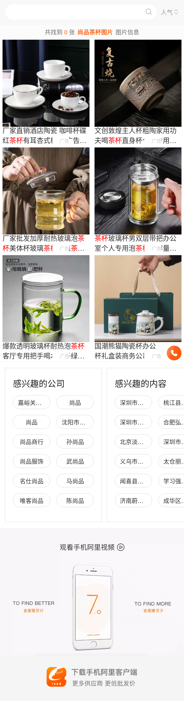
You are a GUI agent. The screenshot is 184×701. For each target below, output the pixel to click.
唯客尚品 (31, 500)
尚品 (75, 402)
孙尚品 (75, 441)
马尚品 (75, 481)
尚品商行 (31, 441)
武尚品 (75, 461)
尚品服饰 (31, 461)
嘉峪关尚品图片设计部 (47, 402)
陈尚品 (75, 500)
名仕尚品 (31, 481)
